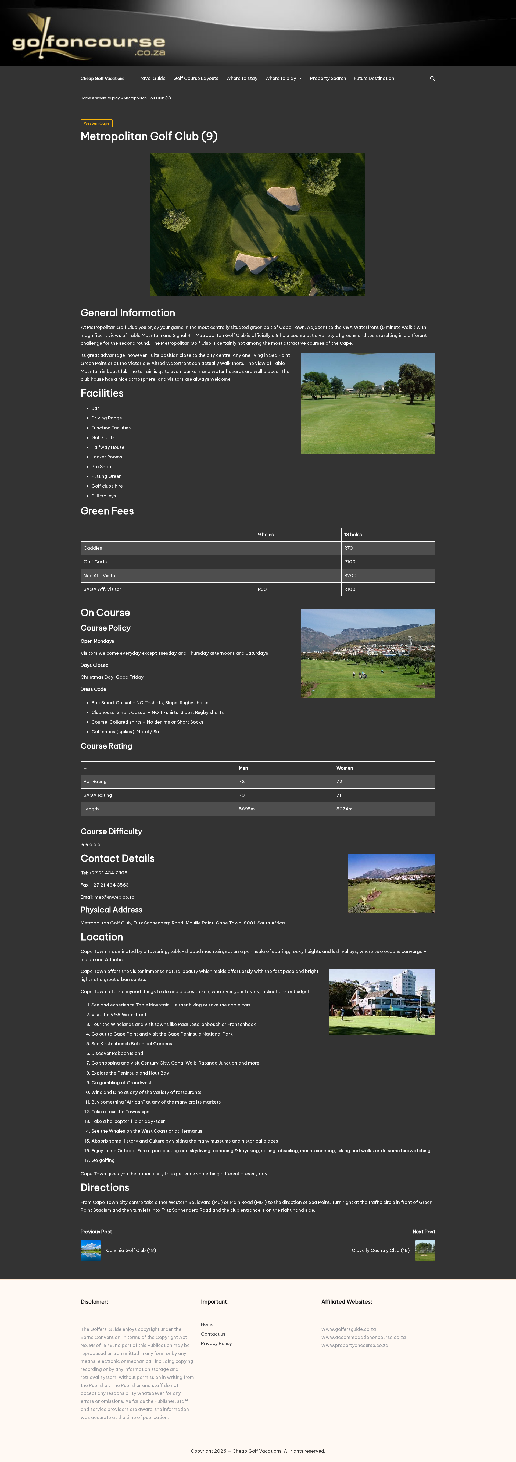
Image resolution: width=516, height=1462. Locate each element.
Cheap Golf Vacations (102, 78)
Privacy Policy (216, 1343)
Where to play (107, 98)
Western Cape (96, 123)
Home (86, 98)
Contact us (213, 1334)
